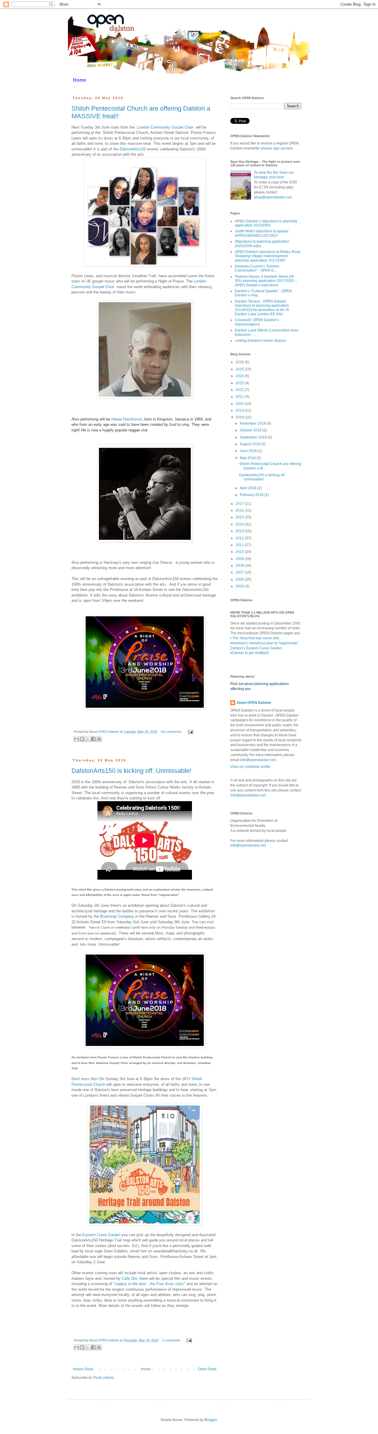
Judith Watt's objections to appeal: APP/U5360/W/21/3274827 (262, 233)
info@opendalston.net (258, 760)
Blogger (210, 1420)
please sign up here (277, 148)
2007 (240, 572)
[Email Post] (189, 731)
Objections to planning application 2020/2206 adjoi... (262, 243)
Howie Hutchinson (126, 419)
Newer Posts (83, 1369)
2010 (240, 552)
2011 (240, 545)
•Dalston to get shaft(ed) (249, 653)
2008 (240, 566)
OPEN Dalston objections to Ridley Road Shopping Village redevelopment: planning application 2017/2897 (267, 256)
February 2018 (252, 495)
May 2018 (248, 458)
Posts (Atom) (103, 1378)
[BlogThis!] (82, 739)
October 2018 (251, 430)
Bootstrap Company (117, 916)
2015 (240, 517)
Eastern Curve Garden (101, 1235)
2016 (240, 510)
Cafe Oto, (130, 1278)
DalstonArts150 (133, 149)
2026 (240, 362)
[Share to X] (88, 739)
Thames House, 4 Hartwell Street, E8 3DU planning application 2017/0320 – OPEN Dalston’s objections (266, 281)
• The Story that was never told (254, 638)
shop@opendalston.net (272, 197)
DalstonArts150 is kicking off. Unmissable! (131, 770)
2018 (240, 417)
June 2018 (249, 451)
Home (79, 80)
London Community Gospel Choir (165, 127)
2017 (240, 504)
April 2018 (248, 488)
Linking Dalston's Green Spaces (260, 341)
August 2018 (250, 444)
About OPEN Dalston (253, 703)
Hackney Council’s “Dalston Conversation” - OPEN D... (257, 268)
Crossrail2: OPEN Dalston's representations (257, 322)
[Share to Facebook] (93, 739)
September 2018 (254, 437)
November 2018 (253, 423)
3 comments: (172, 1340)
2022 (240, 390)
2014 (240, 524)
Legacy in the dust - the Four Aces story (149, 1284)
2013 (240, 531)
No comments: (172, 731)
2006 (240, 579)
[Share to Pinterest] (99, 739)
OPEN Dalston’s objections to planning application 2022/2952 (266, 223)
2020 (240, 404)
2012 (240, 538)
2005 (240, 586)
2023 (240, 383)
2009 (240, 559)
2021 (240, 397)
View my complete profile (250, 767)
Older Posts (207, 1369)
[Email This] (76, 739)
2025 (240, 369)
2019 (240, 410)
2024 (240, 376)
